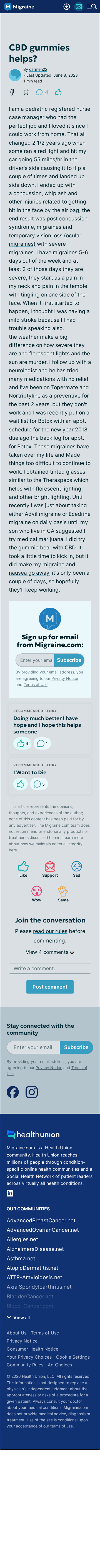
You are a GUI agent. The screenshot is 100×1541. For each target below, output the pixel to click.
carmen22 (38, 69)
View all (21, 1317)
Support (48, 869)
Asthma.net (21, 1258)
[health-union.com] (33, 1135)
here (13, 850)
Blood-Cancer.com (30, 1306)
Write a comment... (36, 968)
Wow (33, 893)
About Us (16, 1333)
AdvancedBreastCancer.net (41, 1220)
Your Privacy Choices (29, 1357)
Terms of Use (36, 684)
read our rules (50, 931)
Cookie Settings (73, 1357)
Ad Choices (60, 1364)
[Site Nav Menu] (92, 7)
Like (19, 869)
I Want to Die (29, 772)
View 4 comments (48, 952)
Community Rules (25, 1364)
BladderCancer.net (30, 1296)
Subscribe (69, 660)
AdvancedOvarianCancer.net (43, 1230)
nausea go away (29, 573)
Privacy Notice (64, 678)
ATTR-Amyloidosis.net (34, 1277)
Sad (73, 869)
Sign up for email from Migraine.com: (50, 641)
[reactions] (58, 92)
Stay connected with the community (40, 1029)
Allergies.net (22, 1239)
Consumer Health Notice (32, 1349)
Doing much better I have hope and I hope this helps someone (47, 725)
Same (60, 893)
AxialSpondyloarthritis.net (39, 1287)
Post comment (50, 987)
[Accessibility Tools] (67, 7)
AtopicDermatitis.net (32, 1268)
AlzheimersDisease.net (35, 1249)
